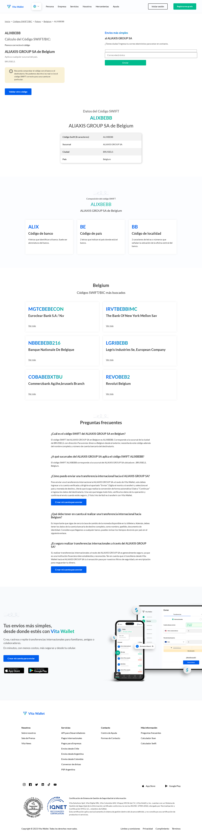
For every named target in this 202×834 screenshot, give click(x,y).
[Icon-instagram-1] (24, 784)
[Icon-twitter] (36, 784)
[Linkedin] (42, 784)
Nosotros (87, 6)
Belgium (47, 21)
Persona (50, 6)
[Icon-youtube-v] (55, 784)
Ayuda (116, 6)
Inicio (7, 21)
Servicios (74, 6)
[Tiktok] (49, 784)
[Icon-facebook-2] (30, 784)
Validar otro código (18, 91)
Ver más (32, 325)
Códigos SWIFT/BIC (22, 21)
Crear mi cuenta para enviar (68, 502)
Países (38, 21)
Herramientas (102, 6)
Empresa (62, 6)
